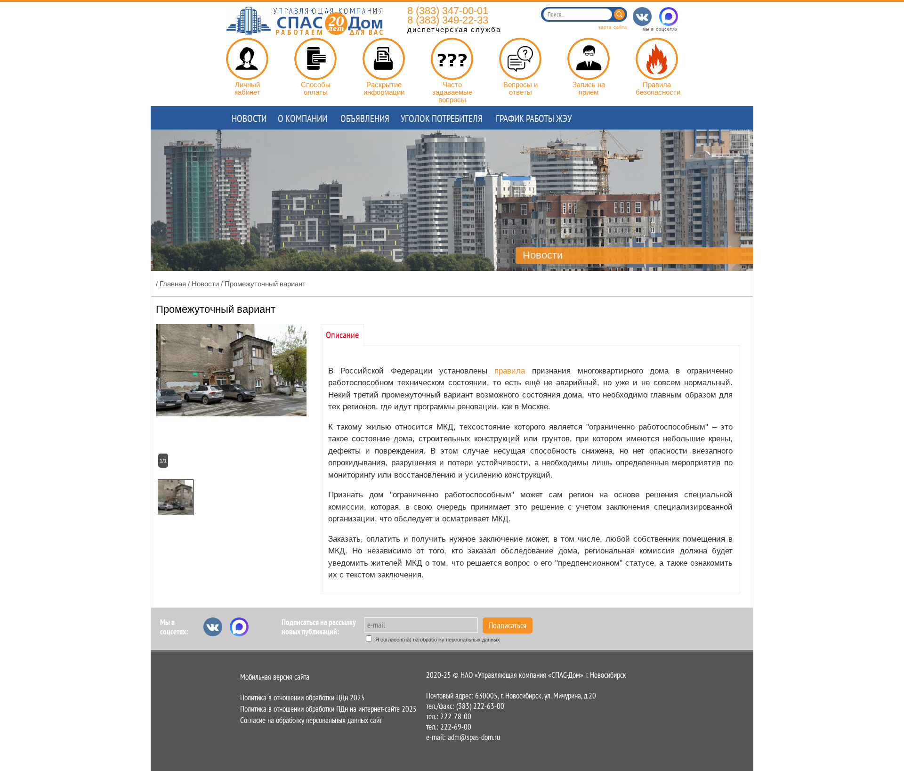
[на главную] (304, 32)
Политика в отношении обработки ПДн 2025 (302, 697)
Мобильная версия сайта (274, 677)
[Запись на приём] (588, 59)
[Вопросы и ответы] (520, 59)
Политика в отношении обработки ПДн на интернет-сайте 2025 (328, 709)
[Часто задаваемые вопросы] (452, 59)
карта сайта (612, 27)
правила (513, 370)
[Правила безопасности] (657, 59)
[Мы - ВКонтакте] (642, 16)
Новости (205, 284)
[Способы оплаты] (315, 59)
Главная (173, 284)
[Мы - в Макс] (668, 16)
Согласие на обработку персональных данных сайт (311, 720)
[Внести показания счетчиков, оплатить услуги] (247, 59)
